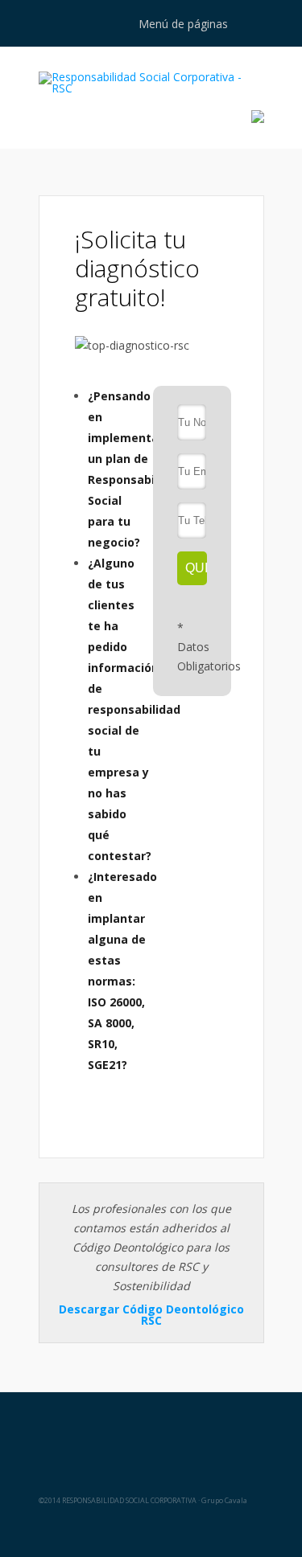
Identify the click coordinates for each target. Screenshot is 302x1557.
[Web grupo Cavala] (151, 1431)
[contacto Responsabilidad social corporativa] (257, 118)
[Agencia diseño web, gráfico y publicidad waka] (151, 1529)
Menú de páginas (183, 23)
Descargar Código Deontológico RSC (151, 1314)
